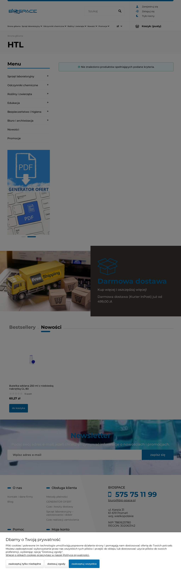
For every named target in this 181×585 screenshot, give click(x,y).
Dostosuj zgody (56, 563)
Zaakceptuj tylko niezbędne (24, 563)
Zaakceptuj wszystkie (84, 563)
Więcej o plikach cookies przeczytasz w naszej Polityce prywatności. (47, 555)
